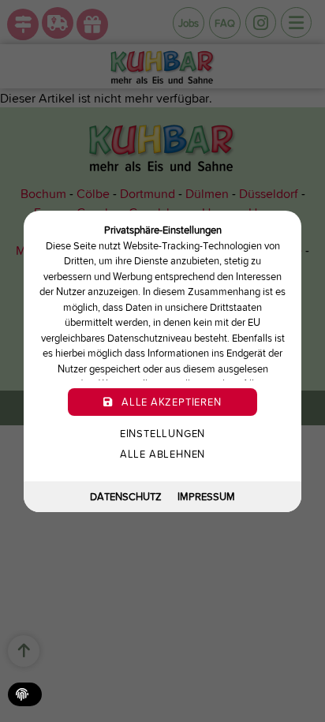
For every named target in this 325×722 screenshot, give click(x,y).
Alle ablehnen (162, 454)
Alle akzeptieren (169, 402)
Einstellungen (162, 434)
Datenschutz (126, 496)
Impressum (206, 496)
